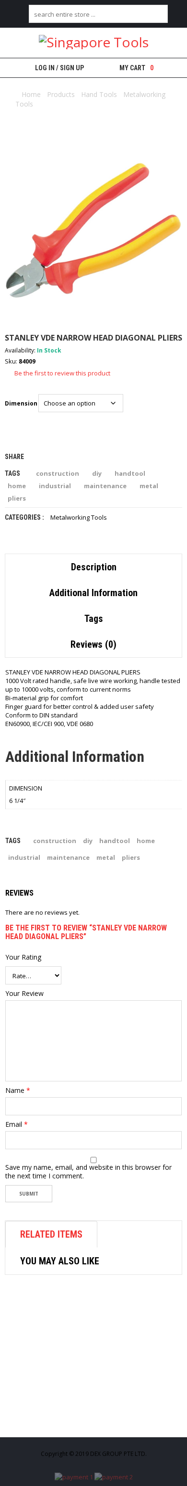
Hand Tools (99, 94)
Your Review (24, 993)
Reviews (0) (93, 644)
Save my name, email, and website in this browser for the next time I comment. (88, 1171)
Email (16, 1124)
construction (57, 473)
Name (17, 1090)
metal (149, 485)
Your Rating (23, 957)
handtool (130, 473)
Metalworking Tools (78, 517)
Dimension (21, 403)
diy (97, 473)
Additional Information (93, 593)
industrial (55, 485)
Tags (93, 618)
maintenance (105, 485)
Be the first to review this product (62, 373)
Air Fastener (48, 1421)
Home (31, 94)
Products (61, 94)
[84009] (93, 230)
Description (94, 567)
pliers (17, 498)
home (17, 485)
